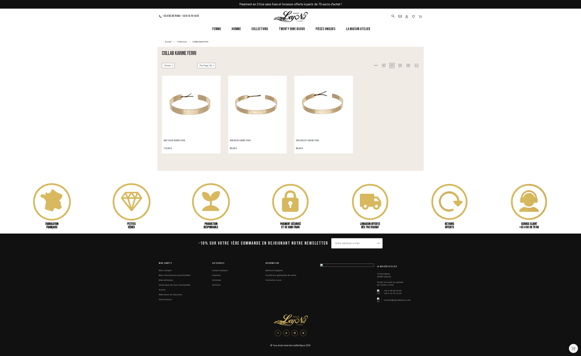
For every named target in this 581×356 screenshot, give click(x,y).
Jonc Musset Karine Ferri (307, 140)
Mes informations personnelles (174, 275)
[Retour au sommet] (573, 348)
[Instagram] (295, 333)
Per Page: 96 (206, 65)
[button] (375, 65)
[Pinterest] (303, 333)
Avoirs (162, 290)
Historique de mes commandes (174, 285)
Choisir (167, 65)
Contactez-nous (273, 280)
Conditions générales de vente (280, 275)
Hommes (216, 280)
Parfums (216, 285)
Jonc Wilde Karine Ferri (240, 140)
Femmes (216, 275)
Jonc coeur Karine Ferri (174, 140)
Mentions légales (274, 270)
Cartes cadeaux (220, 270)
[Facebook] (278, 333)
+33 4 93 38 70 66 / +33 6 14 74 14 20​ (181, 16)
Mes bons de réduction (170, 294)
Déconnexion (165, 299)
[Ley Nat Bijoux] (290, 17)
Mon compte (165, 270)
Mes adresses (166, 280)
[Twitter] (286, 333)
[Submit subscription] (378, 243)
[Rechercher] (393, 14)
